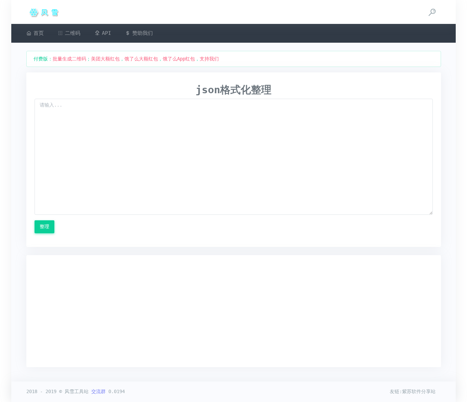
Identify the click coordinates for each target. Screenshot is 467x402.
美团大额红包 (105, 58)
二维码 (72, 33)
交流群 (98, 391)
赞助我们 (142, 33)
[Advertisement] (234, 311)
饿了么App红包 (179, 58)
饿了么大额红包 (141, 58)
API (106, 33)
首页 (39, 33)
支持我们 (209, 58)
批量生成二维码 (69, 58)
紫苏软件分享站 (419, 391)
